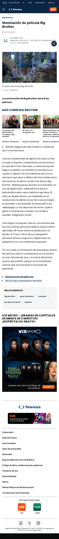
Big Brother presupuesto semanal (23, 280)
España (28, 302)
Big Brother (7, 18)
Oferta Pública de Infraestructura (18, 487)
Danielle (42, 296)
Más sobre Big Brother (20, 110)
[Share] (54, 43)
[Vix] (53, 9)
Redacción (18, 38)
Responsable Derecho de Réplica (18, 460)
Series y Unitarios (10, 142)
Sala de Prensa (9, 438)
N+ (24, 2)
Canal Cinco (40, 2)
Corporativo (8, 432)
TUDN (30, 2)
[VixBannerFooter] (29, 418)
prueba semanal (12, 302)
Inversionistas (9, 443)
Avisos (5, 482)
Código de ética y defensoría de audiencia (22, 465)
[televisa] (15, 9)
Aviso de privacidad (11, 449)
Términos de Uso (10, 471)
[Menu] (4, 9)
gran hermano (27, 296)
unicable (51, 2)
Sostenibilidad (9, 476)
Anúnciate (7, 454)
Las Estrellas (14, 2)
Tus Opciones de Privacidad (15, 493)
